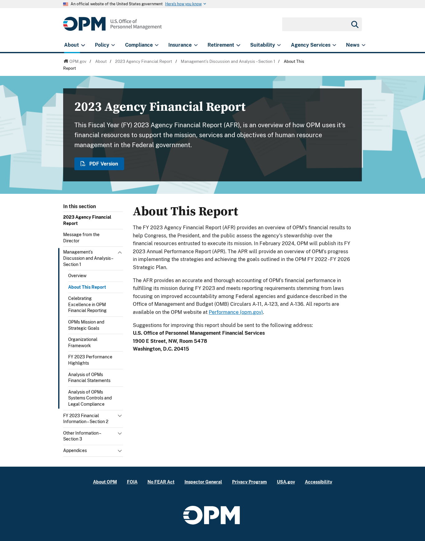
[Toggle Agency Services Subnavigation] (334, 45)
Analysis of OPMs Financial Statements (89, 377)
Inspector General (203, 481)
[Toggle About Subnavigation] (83, 45)
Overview (77, 275)
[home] (112, 27)
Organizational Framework (82, 342)
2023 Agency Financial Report (87, 220)
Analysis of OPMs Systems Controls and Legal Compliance (90, 398)
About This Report (87, 287)
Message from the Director (81, 237)
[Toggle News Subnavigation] (363, 45)
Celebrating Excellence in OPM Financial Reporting (87, 304)
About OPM (105, 481)
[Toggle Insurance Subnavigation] (196, 45)
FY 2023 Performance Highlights (90, 360)
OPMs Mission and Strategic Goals (86, 325)
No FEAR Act (161, 481)
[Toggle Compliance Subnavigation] (156, 45)
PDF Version (103, 164)
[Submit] (354, 24)
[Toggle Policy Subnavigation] (113, 45)
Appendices (75, 450)
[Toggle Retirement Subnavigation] (238, 45)
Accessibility (318, 481)
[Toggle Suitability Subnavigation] (279, 45)
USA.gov (286, 481)
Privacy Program (249, 481)
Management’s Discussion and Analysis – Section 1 (88, 258)
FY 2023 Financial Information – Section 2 (85, 418)
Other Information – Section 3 (82, 436)
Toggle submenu (120, 253)
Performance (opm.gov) (236, 312)
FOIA (132, 481)
